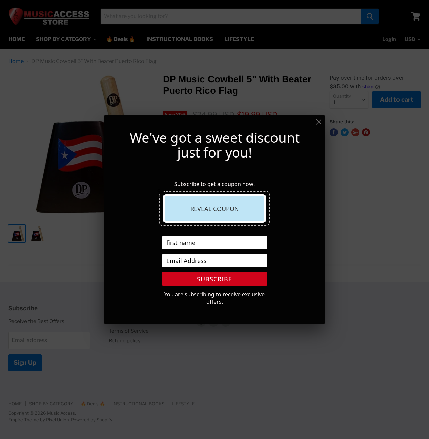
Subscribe (214, 279)
